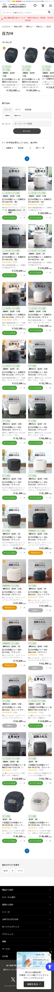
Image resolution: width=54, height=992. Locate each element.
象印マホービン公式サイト (13, 969)
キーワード (6, 124)
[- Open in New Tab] (13, 981)
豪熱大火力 (17, 115)
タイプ (17, 109)
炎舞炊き (7, 115)
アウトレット (8, 934)
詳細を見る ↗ (34, 984)
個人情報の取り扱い (13, 965)
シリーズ (7, 109)
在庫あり (9, 148)
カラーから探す (9, 897)
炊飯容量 (28, 109)
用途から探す (8, 904)
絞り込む (27, 131)
